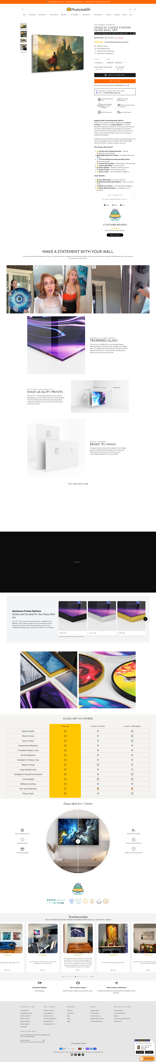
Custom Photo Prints (120, 1013)
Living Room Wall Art (26, 1013)
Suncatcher (23, 1026)
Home (96, 25)
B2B (68, 1016)
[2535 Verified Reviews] (115, 221)
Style (96, 59)
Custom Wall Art (119, 1010)
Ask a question (115, 195)
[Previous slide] (64, 976)
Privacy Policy (95, 1013)
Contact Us (70, 1013)
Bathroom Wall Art (25, 1016)
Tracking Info (118, 1021)
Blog (68, 1021)
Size (108, 59)
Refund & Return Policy (97, 1018)
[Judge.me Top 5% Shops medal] (99, 901)
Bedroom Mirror (48, 1021)
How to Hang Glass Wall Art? (122, 1018)
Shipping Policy (95, 1010)
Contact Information (97, 1021)
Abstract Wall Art (25, 1021)
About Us (69, 1010)
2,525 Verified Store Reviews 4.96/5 (116, 42)
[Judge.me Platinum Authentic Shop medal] (78, 901)
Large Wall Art (24, 1010)
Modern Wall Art (25, 1018)
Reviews (116, 1016)
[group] (73, 618)
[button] (59, 619)
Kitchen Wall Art (25, 1024)
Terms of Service (95, 1016)
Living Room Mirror (49, 1024)
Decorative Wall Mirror (50, 1018)
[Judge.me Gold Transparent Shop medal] (85, 901)
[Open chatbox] (147, 1058)
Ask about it (149, 1052)
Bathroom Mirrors (49, 1010)
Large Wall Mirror (49, 1013)
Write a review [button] (114, 235)
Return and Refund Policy (115, 199)
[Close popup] (153, 1042)
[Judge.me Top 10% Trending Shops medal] (105, 901)
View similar (140, 1052)
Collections (102, 25)
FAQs (68, 1018)
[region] (78, 2)
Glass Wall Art (110, 25)
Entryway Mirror (48, 1016)
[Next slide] (91, 976)
